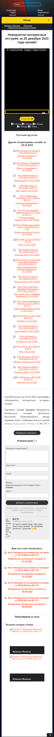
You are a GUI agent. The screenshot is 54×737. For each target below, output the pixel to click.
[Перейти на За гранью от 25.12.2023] (27, 337)
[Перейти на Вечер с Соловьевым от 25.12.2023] (27, 164)
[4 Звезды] (22, 127)
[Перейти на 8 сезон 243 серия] (27, 358)
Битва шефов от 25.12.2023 (27, 331)
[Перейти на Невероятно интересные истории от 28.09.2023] (27, 584)
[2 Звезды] (27, 124)
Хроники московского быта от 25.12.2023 (27, 233)
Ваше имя (10, 465)
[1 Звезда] (16, 124)
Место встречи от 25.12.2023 (27, 282)
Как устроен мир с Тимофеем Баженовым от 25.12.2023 (27, 295)
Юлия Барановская (43, 11)
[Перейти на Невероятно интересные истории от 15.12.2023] (27, 569)
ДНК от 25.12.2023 (27, 352)
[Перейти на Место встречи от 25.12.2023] (27, 278)
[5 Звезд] (32, 127)
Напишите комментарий (16, 448)
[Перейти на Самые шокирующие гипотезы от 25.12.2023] (27, 303)
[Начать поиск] (39, 4)
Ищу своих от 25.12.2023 (27, 191)
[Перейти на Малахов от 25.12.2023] (27, 378)
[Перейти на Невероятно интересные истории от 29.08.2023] (27, 599)
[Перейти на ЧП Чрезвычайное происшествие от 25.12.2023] (27, 212)
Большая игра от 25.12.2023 (27, 255)
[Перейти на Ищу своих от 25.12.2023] (27, 187)
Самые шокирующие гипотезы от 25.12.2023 (27, 310)
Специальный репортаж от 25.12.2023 (27, 204)
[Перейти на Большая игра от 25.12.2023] (27, 251)
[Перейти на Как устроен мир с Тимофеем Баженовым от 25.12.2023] (27, 289)
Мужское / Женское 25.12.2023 (27, 362)
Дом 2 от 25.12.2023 (27, 245)
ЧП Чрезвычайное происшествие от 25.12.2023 (27, 219)
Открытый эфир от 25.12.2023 (27, 372)
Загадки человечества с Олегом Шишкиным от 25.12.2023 (27, 269)
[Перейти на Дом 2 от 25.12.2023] (27, 240)
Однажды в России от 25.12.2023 (27, 157)
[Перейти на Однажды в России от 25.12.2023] (27, 152)
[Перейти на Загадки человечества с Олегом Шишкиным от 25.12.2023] (27, 262)
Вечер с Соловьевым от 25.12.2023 (27, 169)
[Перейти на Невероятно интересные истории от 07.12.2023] (27, 554)
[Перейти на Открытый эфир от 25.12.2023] (27, 368)
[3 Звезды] (38, 124)
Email (8, 474)
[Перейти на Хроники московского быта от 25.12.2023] (27, 227)
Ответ (8, 491)
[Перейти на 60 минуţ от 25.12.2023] (27, 317)
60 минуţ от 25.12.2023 (27, 321)
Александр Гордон (11, 11)
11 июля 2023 (26, 119)
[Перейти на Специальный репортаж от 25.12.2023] (27, 198)
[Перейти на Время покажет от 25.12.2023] (27, 176)
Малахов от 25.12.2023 (27, 382)
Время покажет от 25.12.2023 (27, 180)
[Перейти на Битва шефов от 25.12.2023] (27, 327)
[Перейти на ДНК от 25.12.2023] (27, 347)
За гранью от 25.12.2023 (27, 341)
